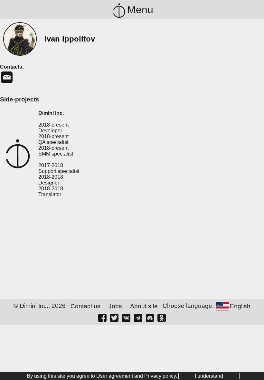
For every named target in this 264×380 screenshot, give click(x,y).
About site (144, 306)
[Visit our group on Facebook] (102, 317)
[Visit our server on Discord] (150, 317)
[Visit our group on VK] (126, 317)
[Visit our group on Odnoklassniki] (161, 317)
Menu (140, 9)
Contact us (85, 306)
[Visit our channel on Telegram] (138, 317)
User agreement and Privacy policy (136, 376)
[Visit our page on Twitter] (114, 317)
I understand (209, 376)
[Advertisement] (132, 249)
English (240, 306)
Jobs (115, 306)
